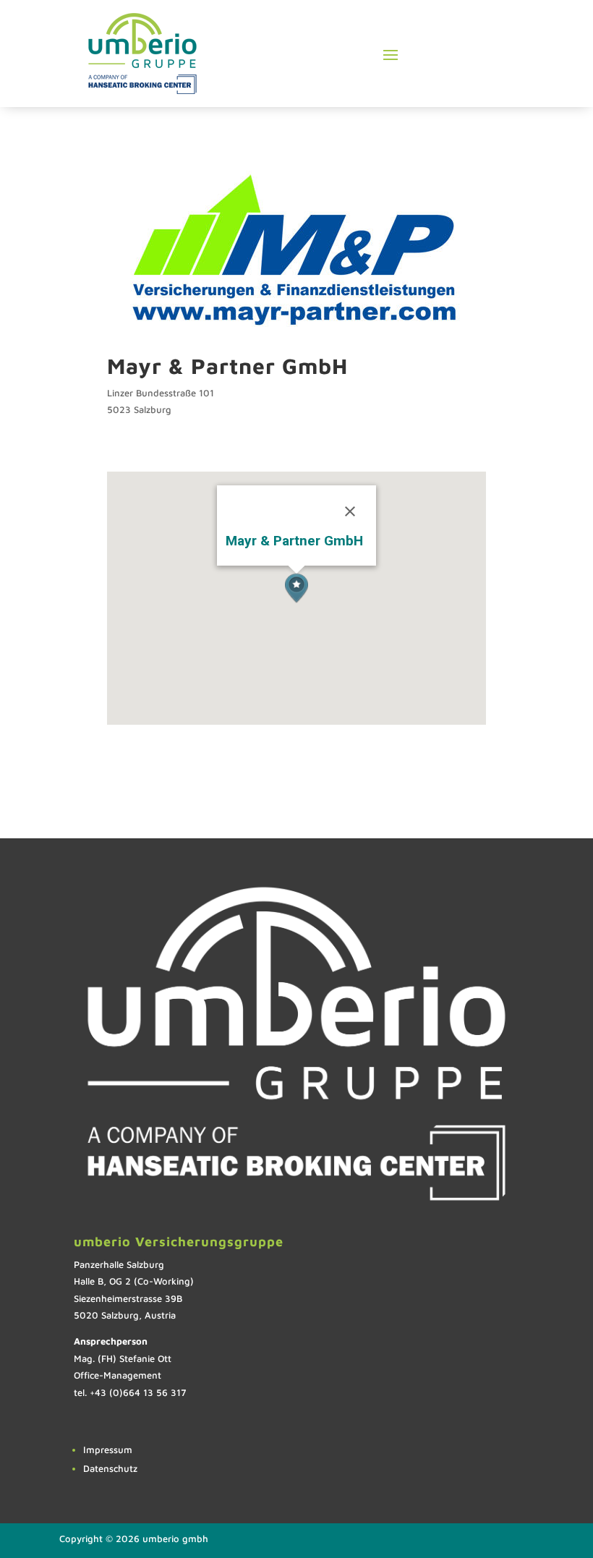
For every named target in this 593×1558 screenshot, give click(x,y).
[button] (296, 588)
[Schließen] (350, 511)
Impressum (107, 1449)
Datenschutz (110, 1468)
